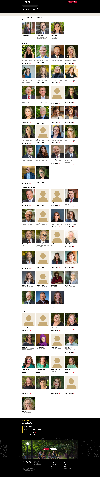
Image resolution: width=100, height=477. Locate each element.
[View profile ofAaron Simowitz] (28, 151)
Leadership (28, 17)
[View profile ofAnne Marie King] (57, 236)
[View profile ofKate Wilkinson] (57, 297)
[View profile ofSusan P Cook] (71, 51)
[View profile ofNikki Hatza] (71, 215)
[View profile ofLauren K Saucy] (71, 277)
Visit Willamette (53, 449)
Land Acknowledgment (67, 468)
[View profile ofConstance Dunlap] (71, 319)
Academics (26, 5)
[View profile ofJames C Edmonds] (28, 215)
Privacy (52, 466)
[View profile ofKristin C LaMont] (71, 236)
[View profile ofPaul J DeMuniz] (71, 195)
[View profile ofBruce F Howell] (42, 236)
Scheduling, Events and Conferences (56, 470)
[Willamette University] (27, 1)
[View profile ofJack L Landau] (28, 257)
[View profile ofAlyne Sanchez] (42, 131)
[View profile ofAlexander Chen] (57, 51)
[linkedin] (41, 430)
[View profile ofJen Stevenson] (42, 151)
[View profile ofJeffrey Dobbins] (28, 28)
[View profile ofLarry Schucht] (28, 297)
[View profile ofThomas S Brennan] (42, 195)
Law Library (36, 14)
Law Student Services (31, 14)
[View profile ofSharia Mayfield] (57, 257)
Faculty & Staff (24, 14)
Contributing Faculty (37, 17)
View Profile (38, 39)
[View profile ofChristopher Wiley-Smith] (71, 382)
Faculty (32, 17)
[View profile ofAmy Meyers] (28, 112)
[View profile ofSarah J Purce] (28, 131)
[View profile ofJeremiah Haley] (57, 340)
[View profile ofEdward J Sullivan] (42, 297)
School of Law (30, 5)
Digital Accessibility (53, 464)
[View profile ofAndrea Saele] (28, 382)
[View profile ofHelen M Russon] (57, 277)
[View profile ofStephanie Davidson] (57, 71)
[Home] (23, 5)
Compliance (52, 468)
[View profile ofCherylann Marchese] (42, 362)
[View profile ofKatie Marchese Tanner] (57, 362)
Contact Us (47, 449)
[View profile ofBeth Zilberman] (42, 172)
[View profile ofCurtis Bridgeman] (42, 51)
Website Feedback (53, 462)
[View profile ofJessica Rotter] (71, 362)
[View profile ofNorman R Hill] (28, 236)
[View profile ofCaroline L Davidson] (42, 71)
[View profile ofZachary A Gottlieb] (42, 215)
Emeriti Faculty (59, 14)
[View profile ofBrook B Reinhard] (42, 277)
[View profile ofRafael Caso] (57, 195)
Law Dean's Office (41, 14)
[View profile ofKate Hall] (57, 215)
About (65, 462)
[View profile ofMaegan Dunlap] (57, 319)
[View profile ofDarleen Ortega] (71, 257)
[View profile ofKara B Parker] (28, 277)
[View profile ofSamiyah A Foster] (42, 340)
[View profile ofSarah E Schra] (57, 131)
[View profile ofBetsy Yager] (28, 403)
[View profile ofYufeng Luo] (42, 257)
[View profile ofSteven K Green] (42, 92)
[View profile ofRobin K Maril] (71, 92)
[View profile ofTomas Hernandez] (71, 340)
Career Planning (54, 14)
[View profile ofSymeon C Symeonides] (57, 151)
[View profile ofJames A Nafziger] (42, 112)
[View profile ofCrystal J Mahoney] (57, 92)
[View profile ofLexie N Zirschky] (57, 28)
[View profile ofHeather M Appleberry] (28, 319)
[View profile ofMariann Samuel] (42, 382)
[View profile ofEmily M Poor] (71, 112)
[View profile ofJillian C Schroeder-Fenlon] (71, 131)
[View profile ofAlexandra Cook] (28, 71)
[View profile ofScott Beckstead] (28, 195)
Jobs (65, 466)
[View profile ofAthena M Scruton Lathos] (57, 382)
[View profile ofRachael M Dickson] (71, 71)
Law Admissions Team (48, 14)
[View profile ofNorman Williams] (71, 151)
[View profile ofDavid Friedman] (42, 28)
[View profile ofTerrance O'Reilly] (57, 112)
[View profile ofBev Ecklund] (28, 340)
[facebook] (37, 430)
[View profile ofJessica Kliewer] (28, 362)
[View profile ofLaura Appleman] (28, 51)
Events (65, 464)
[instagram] (39, 430)
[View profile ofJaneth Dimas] (42, 319)
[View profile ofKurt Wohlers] (28, 172)
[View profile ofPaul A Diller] (28, 92)
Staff (41, 17)
